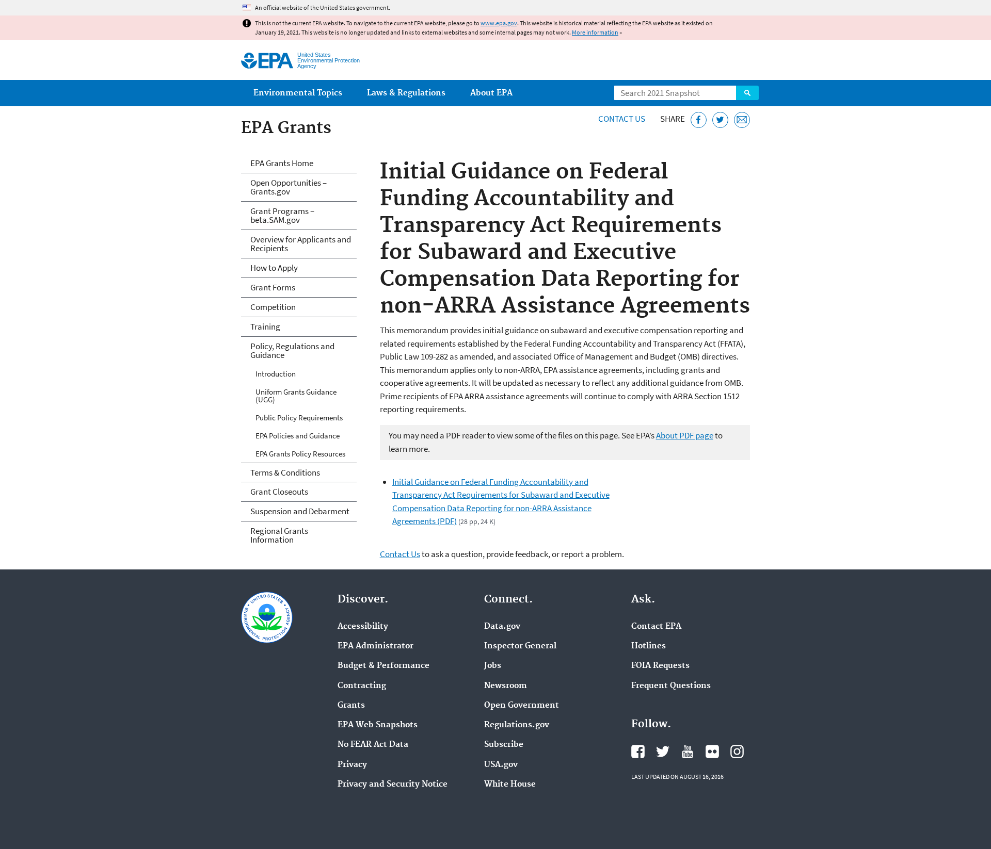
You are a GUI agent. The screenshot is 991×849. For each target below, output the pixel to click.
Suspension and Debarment (299, 511)
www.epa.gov (499, 23)
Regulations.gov (516, 725)
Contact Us (621, 118)
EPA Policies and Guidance (297, 435)
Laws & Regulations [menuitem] (406, 93)
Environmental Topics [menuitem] (297, 93)
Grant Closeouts (279, 491)
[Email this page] (742, 120)
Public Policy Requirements (299, 417)
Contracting (362, 686)
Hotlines (648, 646)
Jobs (492, 666)
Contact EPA (656, 626)
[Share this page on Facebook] (699, 120)
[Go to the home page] (267, 61)
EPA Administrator (375, 646)
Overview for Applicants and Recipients (300, 244)
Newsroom (505, 686)
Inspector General (520, 646)
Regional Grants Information (279, 535)
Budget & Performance (383, 666)
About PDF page (684, 435)
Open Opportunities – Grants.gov (288, 187)
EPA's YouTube (687, 751)
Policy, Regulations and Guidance (292, 350)
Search (747, 93)
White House (510, 784)
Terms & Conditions (285, 472)
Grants (351, 705)
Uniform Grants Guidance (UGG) (296, 395)
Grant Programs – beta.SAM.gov (282, 215)
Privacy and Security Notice (392, 784)
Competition (273, 307)
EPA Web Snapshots (378, 725)
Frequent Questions (671, 686)
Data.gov (502, 626)
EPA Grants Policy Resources (300, 454)
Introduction (275, 374)
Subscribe (503, 744)
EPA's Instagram (737, 751)
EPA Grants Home (281, 163)
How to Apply (274, 267)
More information (595, 32)
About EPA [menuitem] (491, 93)
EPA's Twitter (662, 751)
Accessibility (363, 626)
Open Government (521, 705)
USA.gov (501, 765)
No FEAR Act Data (373, 744)
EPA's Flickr (712, 751)
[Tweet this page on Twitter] (720, 120)
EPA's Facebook (638, 751)
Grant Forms (272, 287)
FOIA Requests (660, 666)
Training (265, 326)
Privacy (352, 765)
